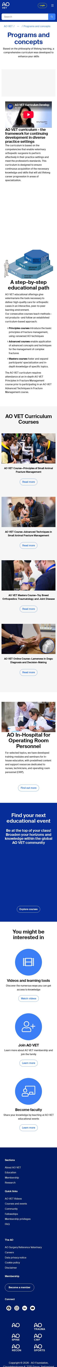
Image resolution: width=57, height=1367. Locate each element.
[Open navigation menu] (52, 5)
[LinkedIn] (24, 1308)
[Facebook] (8, 1308)
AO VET (8, 26)
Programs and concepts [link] (37, 26)
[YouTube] (32, 1308)
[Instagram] (16, 1308)
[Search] (51, 16)
